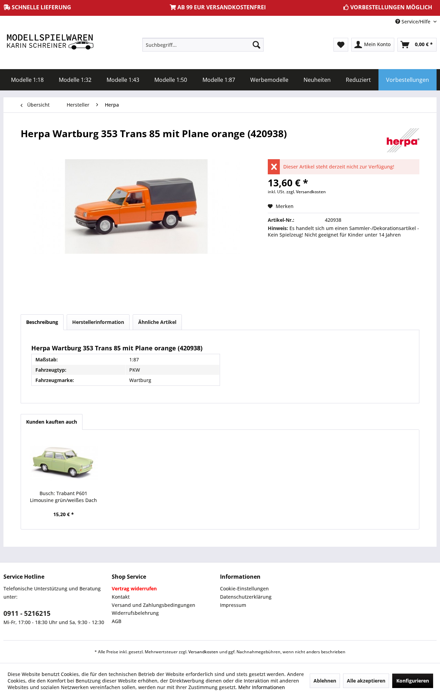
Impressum (233, 605)
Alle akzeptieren (366, 680)
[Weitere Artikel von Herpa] (403, 140)
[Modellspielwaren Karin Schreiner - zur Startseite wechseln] (49, 42)
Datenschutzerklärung (246, 596)
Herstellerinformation (98, 322)
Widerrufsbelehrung (135, 613)
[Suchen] (256, 45)
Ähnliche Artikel (157, 322)
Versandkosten (203, 652)
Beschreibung (42, 322)
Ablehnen (325, 680)
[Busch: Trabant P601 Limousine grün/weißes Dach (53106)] (64, 462)
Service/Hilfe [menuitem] (416, 21)
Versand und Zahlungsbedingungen (153, 605)
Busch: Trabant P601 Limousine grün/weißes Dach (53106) (63, 497)
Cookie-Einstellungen (244, 588)
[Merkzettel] (340, 45)
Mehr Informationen (261, 687)
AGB (116, 621)
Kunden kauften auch (51, 421)
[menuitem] (203, 45)
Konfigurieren (412, 680)
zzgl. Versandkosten (306, 192)
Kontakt (121, 596)
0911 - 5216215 (27, 613)
